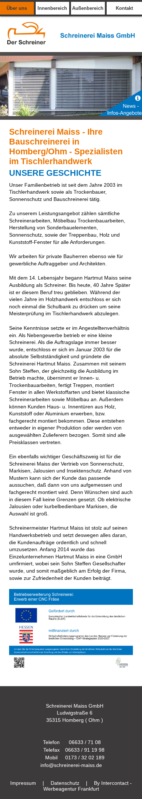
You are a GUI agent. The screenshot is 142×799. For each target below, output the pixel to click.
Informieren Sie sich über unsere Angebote (120, 103)
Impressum (23, 783)
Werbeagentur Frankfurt (71, 789)
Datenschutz (65, 783)
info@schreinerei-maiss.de (71, 765)
